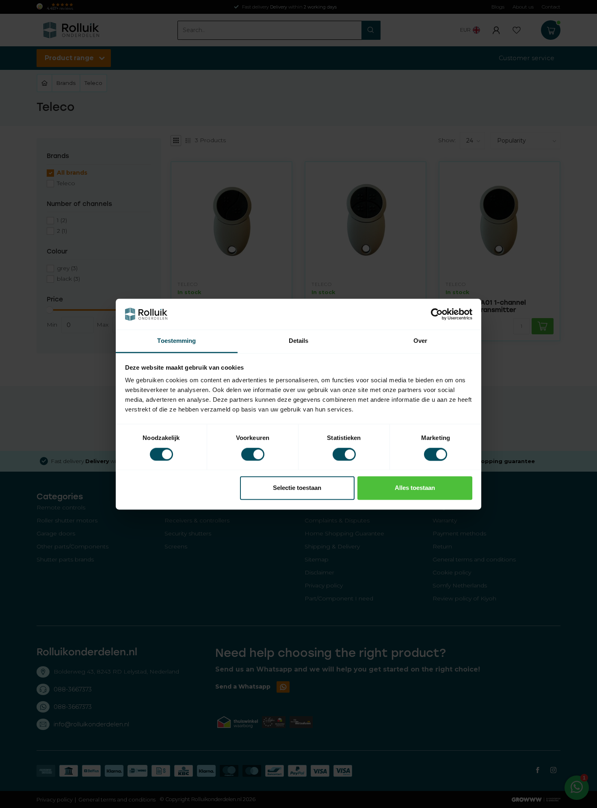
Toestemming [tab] (176, 341)
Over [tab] (420, 341)
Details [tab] (299, 341)
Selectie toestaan (297, 488)
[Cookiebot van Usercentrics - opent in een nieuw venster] (436, 314)
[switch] (252, 454)
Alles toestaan (415, 488)
